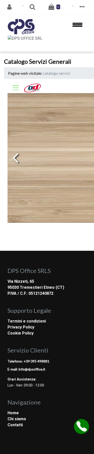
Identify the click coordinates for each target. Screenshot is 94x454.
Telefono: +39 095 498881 (28, 361)
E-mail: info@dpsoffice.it (26, 369)
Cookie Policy (21, 333)
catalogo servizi (56, 73)
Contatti (15, 424)
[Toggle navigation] (77, 26)
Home (13, 412)
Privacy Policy (21, 327)
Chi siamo (17, 418)
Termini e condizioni (27, 321)
